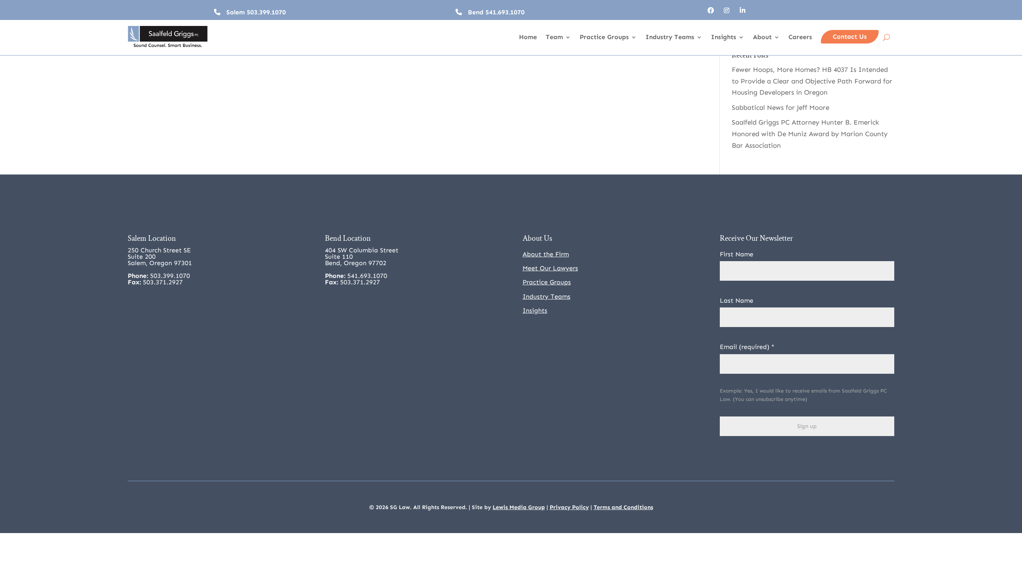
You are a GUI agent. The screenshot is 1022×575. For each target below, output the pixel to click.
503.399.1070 (266, 12)
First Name (736, 254)
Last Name (736, 300)
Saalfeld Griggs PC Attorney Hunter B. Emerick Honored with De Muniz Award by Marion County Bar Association (809, 133)
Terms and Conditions (623, 507)
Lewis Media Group (519, 507)
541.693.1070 (505, 12)
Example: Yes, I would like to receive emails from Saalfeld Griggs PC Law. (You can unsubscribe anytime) (803, 395)
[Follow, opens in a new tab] (710, 10)
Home (528, 37)
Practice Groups (604, 37)
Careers (800, 37)
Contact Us (850, 36)
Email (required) (747, 347)
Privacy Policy (569, 507)
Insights (723, 37)
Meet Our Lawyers (550, 268)
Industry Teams (670, 37)
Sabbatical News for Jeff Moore (780, 107)
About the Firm (546, 254)
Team (554, 37)
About (762, 37)
